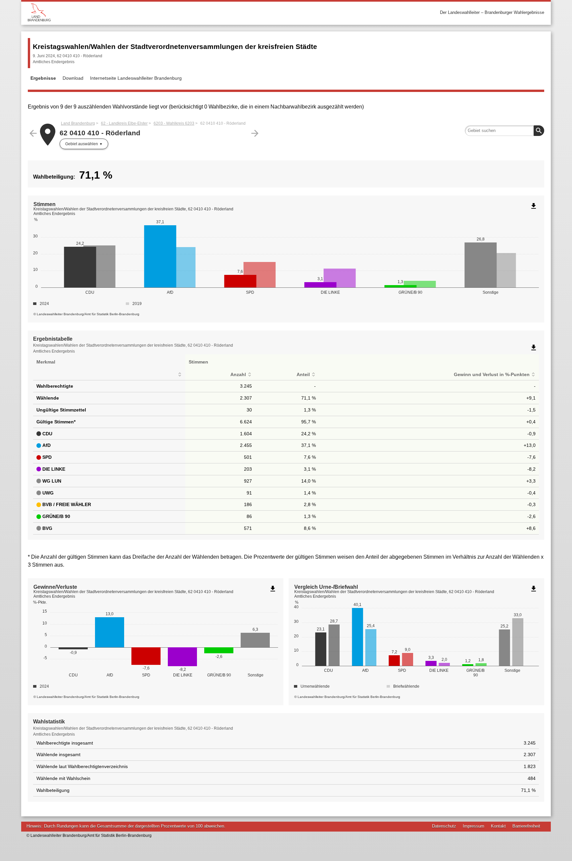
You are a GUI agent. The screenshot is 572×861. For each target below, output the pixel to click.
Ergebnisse (43, 78)
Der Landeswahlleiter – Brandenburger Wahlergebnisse (492, 12)
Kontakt (498, 826)
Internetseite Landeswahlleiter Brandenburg (136, 78)
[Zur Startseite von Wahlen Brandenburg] (157, 12)
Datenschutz (444, 826)
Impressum (473, 826)
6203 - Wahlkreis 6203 (174, 123)
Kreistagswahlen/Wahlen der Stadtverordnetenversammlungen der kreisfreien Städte (175, 46)
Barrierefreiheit (526, 826)
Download (73, 78)
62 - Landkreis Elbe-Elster (124, 123)
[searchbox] (504, 130)
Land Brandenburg (78, 123)
